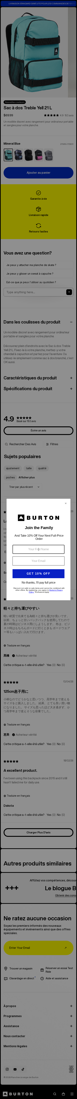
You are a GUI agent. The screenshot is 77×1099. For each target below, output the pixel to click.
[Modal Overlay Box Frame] (38, 549)
